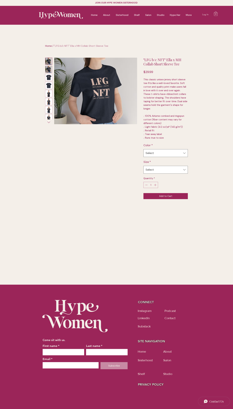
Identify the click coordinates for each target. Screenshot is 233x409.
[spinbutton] (150, 185)
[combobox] (165, 153)
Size (147, 162)
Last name (94, 346)
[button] (216, 13)
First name (51, 346)
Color (148, 145)
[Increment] (155, 185)
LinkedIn (144, 318)
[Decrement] (146, 185)
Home (48, 46)
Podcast (170, 311)
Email (47, 359)
